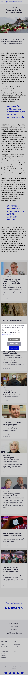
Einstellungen (14, 344)
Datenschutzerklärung (7, 334)
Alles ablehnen (14, 339)
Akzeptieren (14, 348)
